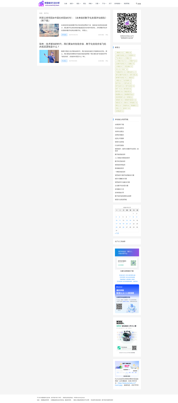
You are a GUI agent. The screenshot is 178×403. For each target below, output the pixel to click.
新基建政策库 (119, 168)
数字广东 (119, 89)
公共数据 (119, 66)
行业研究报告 (119, 145)
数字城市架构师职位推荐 (123, 196)
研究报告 (64, 35)
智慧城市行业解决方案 (122, 182)
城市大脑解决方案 (121, 179)
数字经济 (119, 91)
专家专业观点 (119, 131)
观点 (84, 3)
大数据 (131, 77)
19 (123, 224)
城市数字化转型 (121, 77)
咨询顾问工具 (119, 189)
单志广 (124, 69)
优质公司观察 (119, 138)
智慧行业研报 (119, 142)
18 (120, 224)
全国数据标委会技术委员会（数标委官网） (61, 400)
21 (130, 224)
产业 (103, 3)
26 (123, 227)
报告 (78, 3)
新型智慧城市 (120, 97)
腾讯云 (118, 105)
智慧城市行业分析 (45, 397)
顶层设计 (126, 108)
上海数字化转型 (121, 55)
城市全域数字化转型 (122, 75)
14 (130, 220)
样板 (90, 3)
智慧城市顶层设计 (130, 100)
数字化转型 (130, 86)
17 (116, 224)
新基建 (129, 97)
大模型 (118, 80)
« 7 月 (117, 233)
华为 (118, 69)
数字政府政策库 (120, 154)
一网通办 (128, 52)
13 (127, 220)
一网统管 (119, 52)
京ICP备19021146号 (56, 397)
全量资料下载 (119, 124)
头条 (65, 3)
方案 (96, 3)
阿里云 (118, 108)
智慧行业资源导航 (121, 199)
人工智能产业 (132, 61)
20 (127, 224)
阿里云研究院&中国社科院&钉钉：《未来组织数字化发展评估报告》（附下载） (73, 19)
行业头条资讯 (119, 128)
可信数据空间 (120, 72)
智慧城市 (119, 100)
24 (116, 227)
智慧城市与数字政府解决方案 (124, 175)
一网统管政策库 (120, 172)
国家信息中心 (131, 72)
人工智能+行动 (121, 61)
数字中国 (119, 83)
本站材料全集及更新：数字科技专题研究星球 (101, 400)
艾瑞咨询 (126, 105)
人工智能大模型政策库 (122, 158)
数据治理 (128, 91)
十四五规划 (128, 66)
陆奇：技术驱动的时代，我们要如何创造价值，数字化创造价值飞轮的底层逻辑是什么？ (72, 45)
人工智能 (127, 58)
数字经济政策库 (120, 161)
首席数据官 (119, 111)
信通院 (131, 63)
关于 (110, 3)
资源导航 (126, 3)
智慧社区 (119, 102)
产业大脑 (119, 58)
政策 (71, 3)
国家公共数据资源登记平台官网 (81, 400)
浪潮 (126, 102)
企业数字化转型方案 (121, 186)
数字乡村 (128, 83)
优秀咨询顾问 (119, 135)
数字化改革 (120, 86)
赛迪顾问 (134, 105)
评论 (107, 35)
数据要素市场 (129, 94)
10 (116, 220)
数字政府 (127, 89)
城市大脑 (133, 75)
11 (120, 220)
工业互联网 (127, 80)
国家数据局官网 (44, 400)
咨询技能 (117, 3)
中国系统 (131, 55)
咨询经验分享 (119, 193)
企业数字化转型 (121, 63)
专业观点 (64, 61)
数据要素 (119, 94)
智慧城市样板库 (120, 165)
